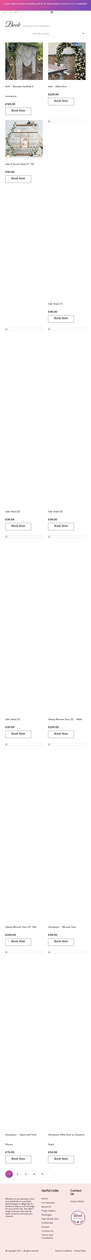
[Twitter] (72, 1208)
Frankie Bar (47, 1222)
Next (50, 1174)
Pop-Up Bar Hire (49, 1218)
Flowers (45, 1226)
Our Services (48, 1202)
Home (44, 1198)
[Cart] (86, 12)
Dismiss (45, 6)
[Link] (9, 12)
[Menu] (52, 12)
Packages (46, 1214)
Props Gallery (48, 1210)
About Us (46, 1206)
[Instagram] (83, 1208)
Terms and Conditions (47, 1236)
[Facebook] (78, 1208)
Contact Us (47, 1230)
